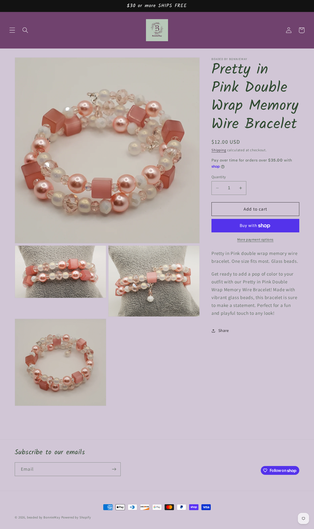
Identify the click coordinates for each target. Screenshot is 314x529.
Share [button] (223, 330)
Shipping (218, 150)
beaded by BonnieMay (43, 517)
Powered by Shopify (76, 517)
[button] (12, 30)
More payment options (255, 239)
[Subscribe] (113, 469)
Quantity (218, 176)
